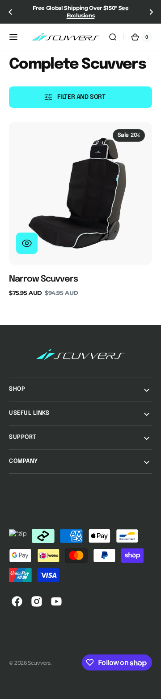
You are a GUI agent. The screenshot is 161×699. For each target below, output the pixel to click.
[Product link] (80, 209)
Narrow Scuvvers (43, 279)
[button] (10, 11)
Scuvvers (39, 662)
